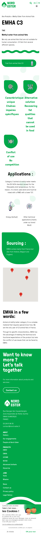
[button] (31, 3)
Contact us (7, 487)
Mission (6, 479)
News (5, 484)
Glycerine (6, 468)
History (5, 435)
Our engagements (9, 438)
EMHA (5, 453)
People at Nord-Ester (11, 442)
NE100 (5, 460)
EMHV (5, 450)
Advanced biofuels (10, 464)
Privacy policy (8, 491)
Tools (5, 475)
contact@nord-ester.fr (11, 426)
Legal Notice (7, 495)
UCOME (5, 457)
